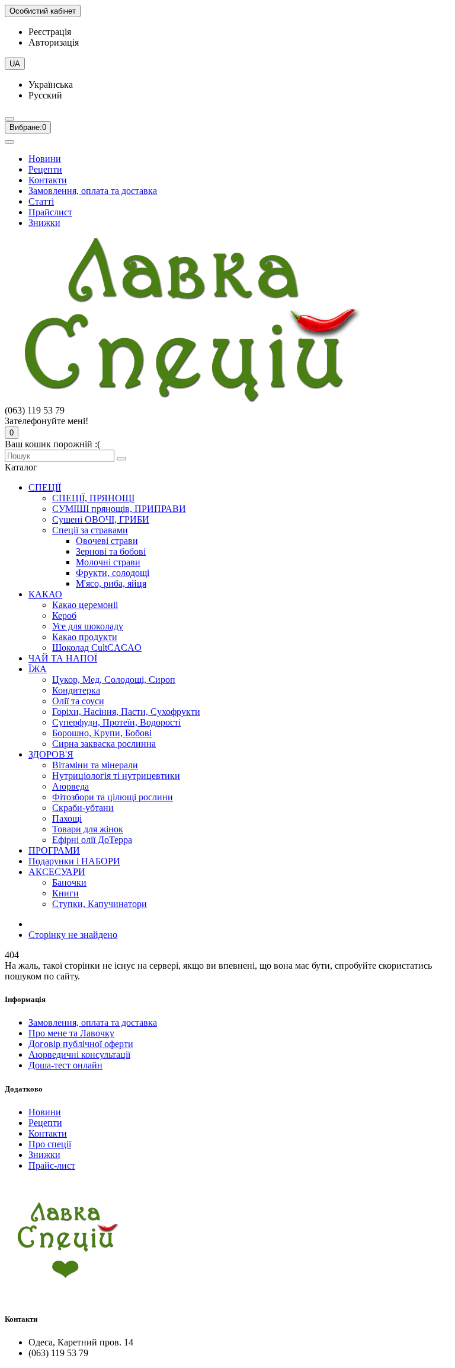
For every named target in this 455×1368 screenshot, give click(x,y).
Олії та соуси (78, 701)
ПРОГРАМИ (54, 850)
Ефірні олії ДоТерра (92, 840)
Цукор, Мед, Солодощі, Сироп (113, 680)
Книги (65, 893)
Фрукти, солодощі (112, 573)
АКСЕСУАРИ (56, 872)
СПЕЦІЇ (44, 487)
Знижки (44, 223)
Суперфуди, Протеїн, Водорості (116, 722)
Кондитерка (76, 690)
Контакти (47, 180)
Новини (44, 159)
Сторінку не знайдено (72, 935)
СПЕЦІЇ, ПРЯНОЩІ (93, 498)
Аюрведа (70, 786)
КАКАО (45, 594)
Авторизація (53, 42)
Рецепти (45, 169)
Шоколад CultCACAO (97, 647)
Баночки (69, 882)
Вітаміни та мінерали (95, 765)
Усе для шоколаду (87, 626)
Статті (41, 201)
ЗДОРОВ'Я (50, 754)
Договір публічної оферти (80, 1044)
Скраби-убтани (83, 808)
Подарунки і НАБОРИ (74, 861)
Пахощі (67, 818)
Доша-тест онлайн (65, 1065)
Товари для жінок (87, 829)
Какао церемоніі (85, 605)
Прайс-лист (51, 1165)
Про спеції (49, 1144)
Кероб (64, 615)
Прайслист (50, 212)
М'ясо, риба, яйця (111, 583)
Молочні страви (108, 562)
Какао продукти (84, 637)
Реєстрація (49, 32)
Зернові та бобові (111, 551)
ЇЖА (37, 669)
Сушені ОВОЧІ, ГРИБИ (100, 519)
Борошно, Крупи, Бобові (102, 733)
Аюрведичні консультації (79, 1054)
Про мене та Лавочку (71, 1033)
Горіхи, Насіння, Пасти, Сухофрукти (126, 712)
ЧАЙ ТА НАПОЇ (62, 658)
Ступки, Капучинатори (99, 904)
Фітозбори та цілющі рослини (112, 797)
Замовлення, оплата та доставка (92, 191)
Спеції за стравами (90, 530)
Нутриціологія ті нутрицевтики (116, 776)
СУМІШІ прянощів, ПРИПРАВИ (119, 509)
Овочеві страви (107, 541)
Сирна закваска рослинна (104, 744)
